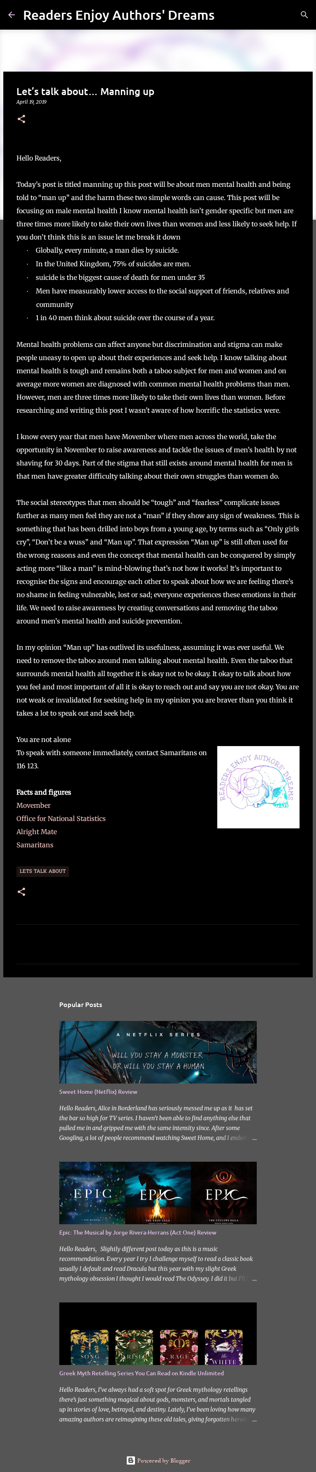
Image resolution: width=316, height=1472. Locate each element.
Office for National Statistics (61, 818)
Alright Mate (36, 832)
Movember (33, 805)
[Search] (226, 15)
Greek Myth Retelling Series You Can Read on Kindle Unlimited (141, 1373)
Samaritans (35, 845)
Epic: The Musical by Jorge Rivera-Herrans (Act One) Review (137, 1232)
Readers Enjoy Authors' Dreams (119, 15)
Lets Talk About (43, 871)
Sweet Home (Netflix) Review (98, 1091)
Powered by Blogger (163, 1460)
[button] (21, 119)
